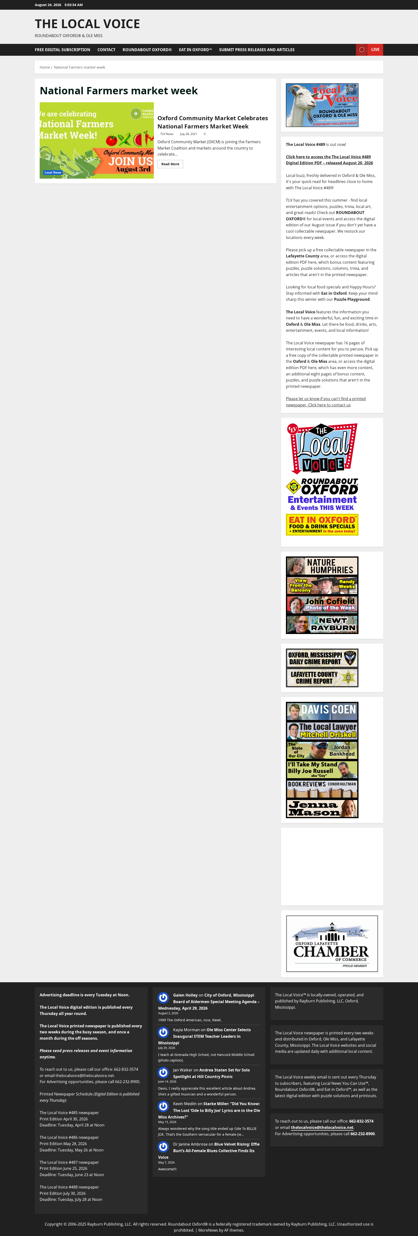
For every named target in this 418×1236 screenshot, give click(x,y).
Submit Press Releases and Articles (257, 49)
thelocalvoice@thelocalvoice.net (322, 1127)
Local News (53, 172)
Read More (172, 163)
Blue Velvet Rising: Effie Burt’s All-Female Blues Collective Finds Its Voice (209, 1150)
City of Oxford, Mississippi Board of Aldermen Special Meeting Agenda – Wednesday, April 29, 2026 (209, 1001)
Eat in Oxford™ (195, 49)
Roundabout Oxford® (147, 49)
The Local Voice (87, 23)
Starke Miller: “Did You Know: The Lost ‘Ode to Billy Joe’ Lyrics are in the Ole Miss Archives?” (209, 1110)
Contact (106, 49)
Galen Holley (185, 995)
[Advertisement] (332, 867)
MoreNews (208, 1230)
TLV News (166, 134)
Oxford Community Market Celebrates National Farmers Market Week (97, 140)
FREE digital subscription (62, 49)
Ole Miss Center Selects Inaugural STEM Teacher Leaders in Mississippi (204, 1036)
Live (375, 49)
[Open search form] (350, 50)
